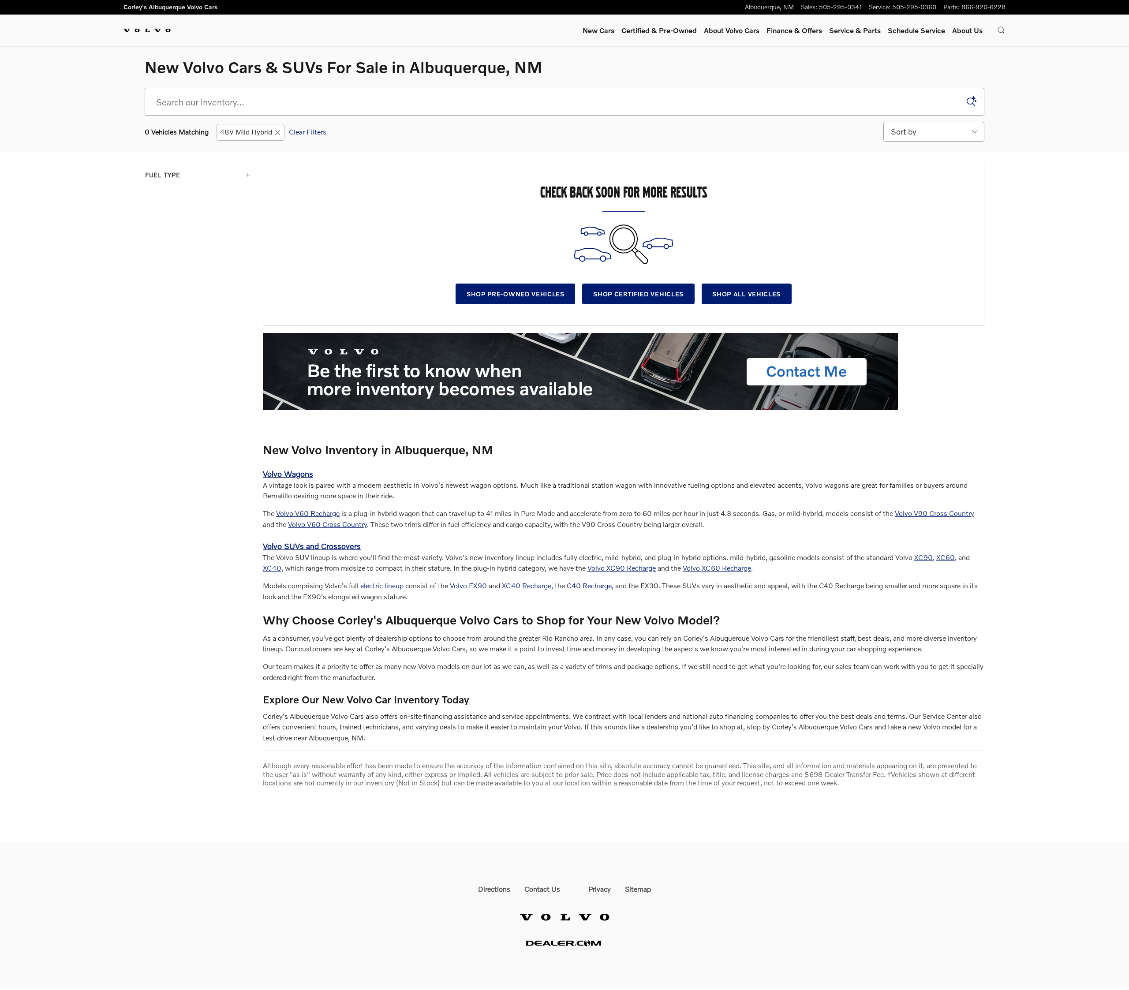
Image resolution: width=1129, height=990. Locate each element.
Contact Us (542, 889)
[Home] (147, 30)
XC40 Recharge (526, 585)
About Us (967, 30)
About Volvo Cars (731, 30)
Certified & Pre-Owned (659, 30)
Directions (494, 889)
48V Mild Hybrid (246, 131)
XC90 (923, 557)
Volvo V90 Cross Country (934, 513)
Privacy (599, 889)
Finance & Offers (794, 30)
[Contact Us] (580, 371)
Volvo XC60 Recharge (717, 568)
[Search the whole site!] (1001, 30)
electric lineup (382, 585)
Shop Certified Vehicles (638, 294)
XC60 (945, 557)
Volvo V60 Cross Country (327, 524)
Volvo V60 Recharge (308, 513)
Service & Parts (855, 30)
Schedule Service (916, 30)
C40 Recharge (589, 585)
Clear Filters (307, 131)
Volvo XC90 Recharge (621, 568)
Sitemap (638, 889)
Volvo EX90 (468, 585)
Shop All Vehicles (746, 294)
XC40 (272, 568)
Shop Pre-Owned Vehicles (515, 294)
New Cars (598, 30)
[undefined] (623, 371)
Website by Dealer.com (564, 943)
